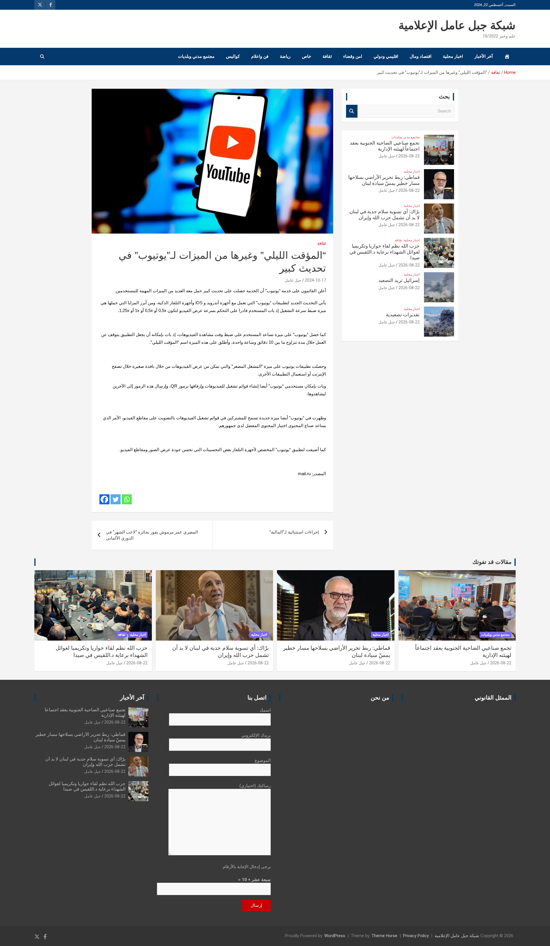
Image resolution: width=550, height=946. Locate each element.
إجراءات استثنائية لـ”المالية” (294, 532)
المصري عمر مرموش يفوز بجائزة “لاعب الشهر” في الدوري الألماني (152, 535)
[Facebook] (104, 499)
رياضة (285, 56)
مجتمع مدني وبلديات (196, 56)
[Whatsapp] (127, 499)
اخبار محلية (453, 56)
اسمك (265, 710)
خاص (306, 56)
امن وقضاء (352, 56)
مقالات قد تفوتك (492, 562)
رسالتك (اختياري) (255, 785)
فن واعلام (259, 56)
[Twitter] (116, 499)
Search (352, 111)
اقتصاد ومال (420, 56)
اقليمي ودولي (386, 56)
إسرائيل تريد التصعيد (399, 280)
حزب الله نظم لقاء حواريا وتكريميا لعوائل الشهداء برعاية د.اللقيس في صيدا (384, 252)
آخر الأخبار (483, 56)
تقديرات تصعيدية (403, 314)
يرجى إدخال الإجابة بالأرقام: (246, 866)
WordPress (334, 935)
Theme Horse (384, 935)
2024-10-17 (315, 280)
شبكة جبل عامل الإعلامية (457, 25)
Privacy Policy (416, 935)
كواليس (233, 56)
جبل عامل (293, 280)
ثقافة (327, 56)
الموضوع (263, 760)
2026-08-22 (409, 156)
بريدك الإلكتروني (256, 735)
